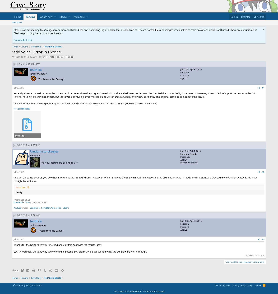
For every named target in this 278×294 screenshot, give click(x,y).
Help (250, 285)
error (45, 57)
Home (17, 16)
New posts (17, 22)
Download (18, 202)
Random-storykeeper (44, 151)
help (52, 57)
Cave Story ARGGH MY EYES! (28, 285)
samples (69, 57)
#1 (263, 87)
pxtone (60, 57)
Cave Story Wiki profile (51, 208)
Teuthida (18, 56)
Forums (30, 16)
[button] (55, 17)
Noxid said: (20, 187)
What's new (46, 16)
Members (79, 16)
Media (63, 16)
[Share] (259, 88)
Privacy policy (239, 285)
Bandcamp (35, 208)
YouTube (17, 208)
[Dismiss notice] (263, 30)
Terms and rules (222, 285)
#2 (263, 172)
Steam (66, 208)
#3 (263, 239)
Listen (27, 202)
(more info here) (23, 40)
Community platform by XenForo (139, 291)
